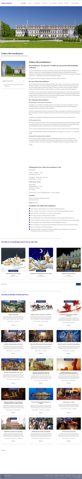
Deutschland (23, 3)
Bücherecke (45, 3)
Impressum (61, 3)
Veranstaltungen (37, 3)
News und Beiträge (53, 3)
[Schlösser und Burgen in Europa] (6, 3)
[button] (2, 476)
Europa (29, 3)
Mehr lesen (13, 325)
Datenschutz (66, 3)
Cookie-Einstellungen (75, 3)
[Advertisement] (55, 155)
